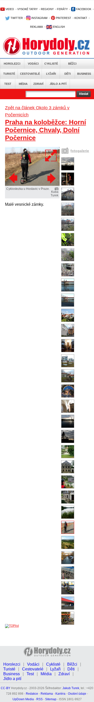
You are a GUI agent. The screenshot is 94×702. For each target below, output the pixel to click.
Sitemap (50, 699)
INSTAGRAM (39, 17)
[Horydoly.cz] (47, 45)
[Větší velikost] (51, 155)
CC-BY (5, 688)
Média (23, 83)
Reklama (47, 693)
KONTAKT (80, 17)
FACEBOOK (83, 9)
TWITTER (16, 17)
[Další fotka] (51, 178)
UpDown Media (23, 699)
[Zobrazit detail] (67, 169)
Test (7, 83)
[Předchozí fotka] (14, 178)
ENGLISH (58, 26)
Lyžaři (51, 73)
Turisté (9, 73)
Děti (67, 73)
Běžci (72, 63)
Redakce (32, 693)
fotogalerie (79, 151)
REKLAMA (36, 26)
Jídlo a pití (58, 83)
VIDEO (9, 9)
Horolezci (12, 63)
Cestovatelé (30, 73)
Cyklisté (51, 63)
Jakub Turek (70, 688)
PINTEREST (63, 17)
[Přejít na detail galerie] (32, 185)
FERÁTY (62, 9)
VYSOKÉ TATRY (27, 9)
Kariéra (60, 693)
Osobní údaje (77, 693)
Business (84, 73)
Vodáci (33, 63)
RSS (39, 699)
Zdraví (38, 83)
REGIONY (47, 9)
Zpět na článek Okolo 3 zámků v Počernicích (37, 111)
